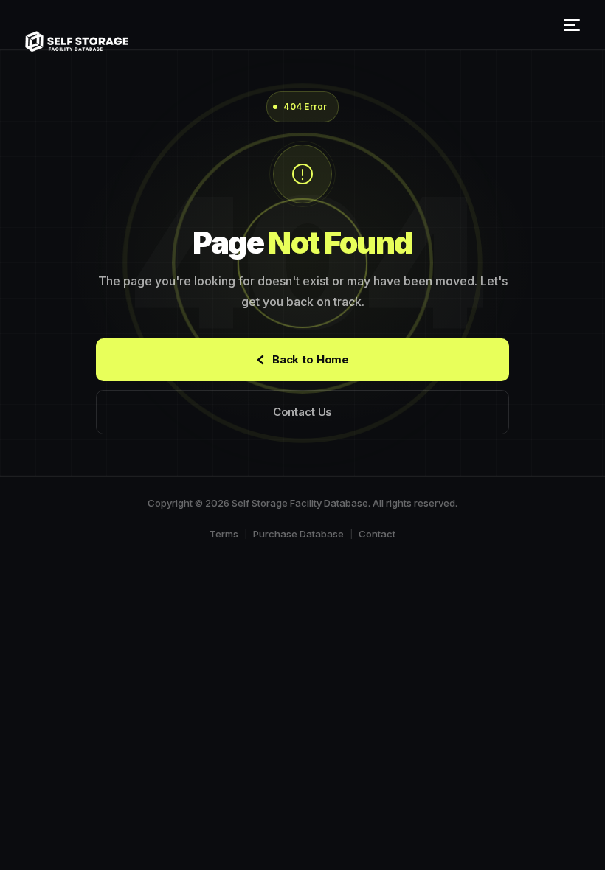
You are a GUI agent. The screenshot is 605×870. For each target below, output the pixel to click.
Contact (377, 534)
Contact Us (303, 412)
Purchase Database (298, 534)
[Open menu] (574, 25)
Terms (224, 534)
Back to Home (310, 359)
